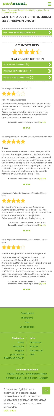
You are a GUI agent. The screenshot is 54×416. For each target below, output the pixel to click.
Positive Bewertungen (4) (17, 71)
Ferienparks (12, 10)
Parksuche (18, 346)
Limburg (39, 10)
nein (44, 122)
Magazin (19, 350)
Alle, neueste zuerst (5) (16, 64)
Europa (20, 10)
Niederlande (29, 10)
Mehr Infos (10, 410)
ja (40, 122)
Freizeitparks (27, 313)
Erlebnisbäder (27, 326)
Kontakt (34, 346)
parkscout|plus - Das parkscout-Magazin (27, 377)
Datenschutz (36, 350)
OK (46, 390)
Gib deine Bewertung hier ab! (19, 32)
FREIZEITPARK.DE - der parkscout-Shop (27, 373)
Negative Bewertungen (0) (18, 77)
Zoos (27, 322)
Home (4, 10)
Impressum (35, 342)
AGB (32, 354)
